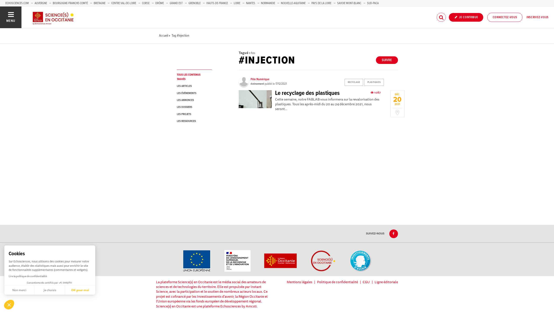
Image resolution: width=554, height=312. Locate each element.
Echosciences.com (17, 3)
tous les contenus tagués (188, 77)
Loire (237, 3)
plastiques (374, 82)
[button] (9, 304)
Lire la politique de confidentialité (28, 276)
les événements (186, 93)
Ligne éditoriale (386, 282)
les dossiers (184, 107)
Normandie (268, 3)
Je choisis (49, 290)
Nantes (250, 3)
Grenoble (194, 3)
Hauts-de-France (217, 3)
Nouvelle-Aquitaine (293, 3)
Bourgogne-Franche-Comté (70, 3)
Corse (146, 3)
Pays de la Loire (321, 3)
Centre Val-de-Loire (123, 3)
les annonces (185, 100)
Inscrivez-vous (538, 17)
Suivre (387, 60)
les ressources (186, 121)
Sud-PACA (373, 3)
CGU (366, 282)
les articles (184, 86)
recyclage (354, 82)
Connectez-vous (505, 17)
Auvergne (41, 3)
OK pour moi (80, 290)
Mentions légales (299, 282)
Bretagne (99, 3)
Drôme (159, 3)
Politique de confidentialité (337, 282)
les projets (184, 114)
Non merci (19, 290)
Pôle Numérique (260, 79)
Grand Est (176, 3)
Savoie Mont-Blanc (349, 3)
